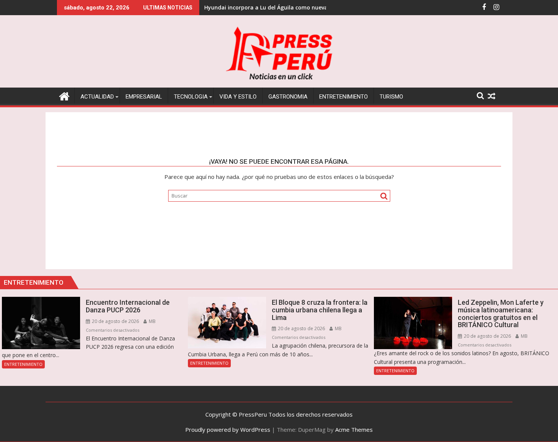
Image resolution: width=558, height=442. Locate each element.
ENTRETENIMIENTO (23, 364)
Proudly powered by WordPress (227, 429)
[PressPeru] (64, 95)
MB (152, 321)
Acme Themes (354, 429)
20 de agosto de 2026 (115, 321)
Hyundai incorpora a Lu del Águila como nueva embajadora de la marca (299, 7)
